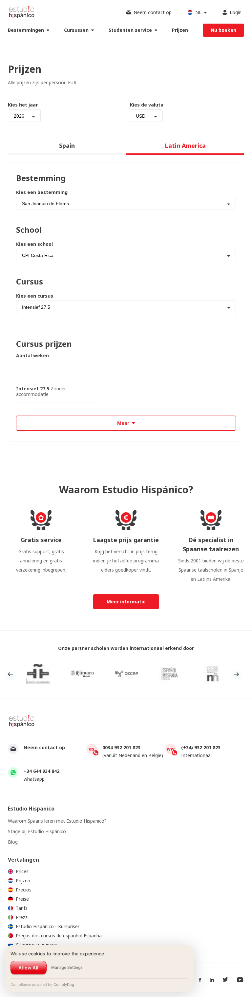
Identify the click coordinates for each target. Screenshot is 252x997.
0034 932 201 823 (121, 747)
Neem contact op (44, 747)
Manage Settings (66, 967)
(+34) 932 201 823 (200, 747)
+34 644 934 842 (41, 771)
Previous (10, 674)
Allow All (28, 967)
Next (236, 674)
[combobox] (24, 116)
